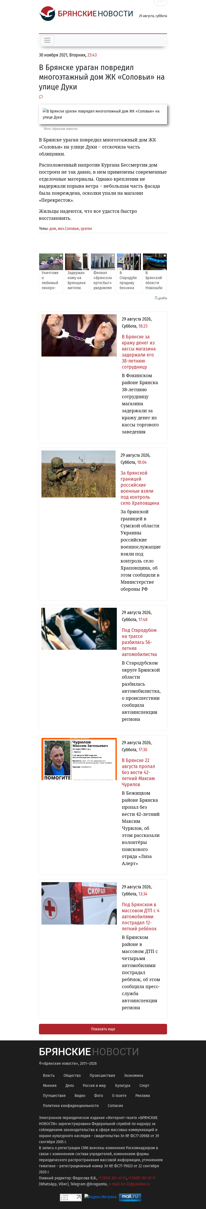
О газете (119, 1095)
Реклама (142, 1095)
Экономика (133, 1075)
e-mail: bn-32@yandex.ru (129, 1184)
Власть (49, 1075)
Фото (98, 1095)
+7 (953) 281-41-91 (112, 1178)
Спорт (144, 1085)
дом (52, 228)
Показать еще (103, 1029)
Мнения (50, 1085)
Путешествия (54, 1095)
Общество (72, 1075)
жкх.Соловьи (68, 228)
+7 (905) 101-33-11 (142, 1178)
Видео (80, 1095)
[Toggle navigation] (47, 40)
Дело (70, 1085)
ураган (86, 228)
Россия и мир (94, 1085)
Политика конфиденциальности (71, 1105)
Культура (122, 1085)
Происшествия (102, 1075)
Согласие (115, 1105)
